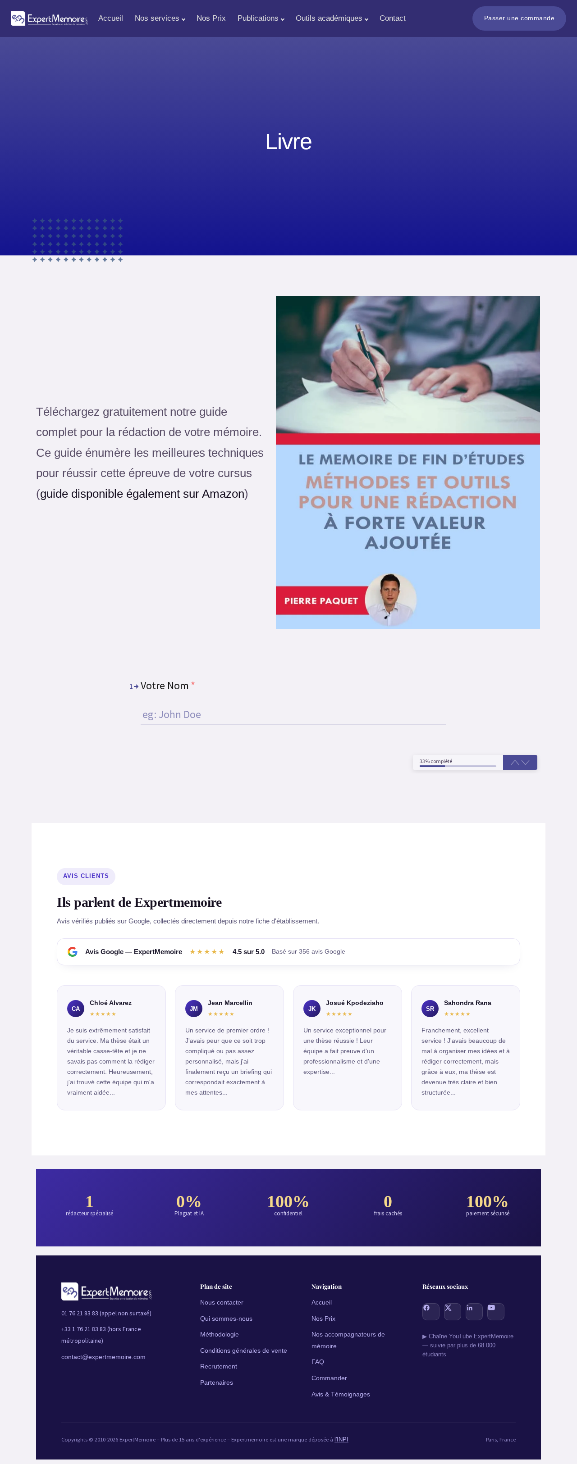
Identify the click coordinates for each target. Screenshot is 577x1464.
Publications (258, 18)
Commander (329, 1378)
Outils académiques (329, 18)
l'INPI (341, 1440)
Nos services (157, 18)
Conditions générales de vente (243, 1350)
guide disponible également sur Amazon (142, 493)
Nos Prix (211, 18)
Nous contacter (221, 1302)
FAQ (317, 1361)
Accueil (110, 18)
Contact (393, 18)
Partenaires (216, 1382)
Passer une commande (519, 18)
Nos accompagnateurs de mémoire (348, 1340)
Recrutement (218, 1366)
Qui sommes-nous (226, 1318)
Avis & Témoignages (340, 1394)
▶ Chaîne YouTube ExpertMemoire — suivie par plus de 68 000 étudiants (467, 1345)
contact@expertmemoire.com (103, 1356)
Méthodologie (219, 1334)
